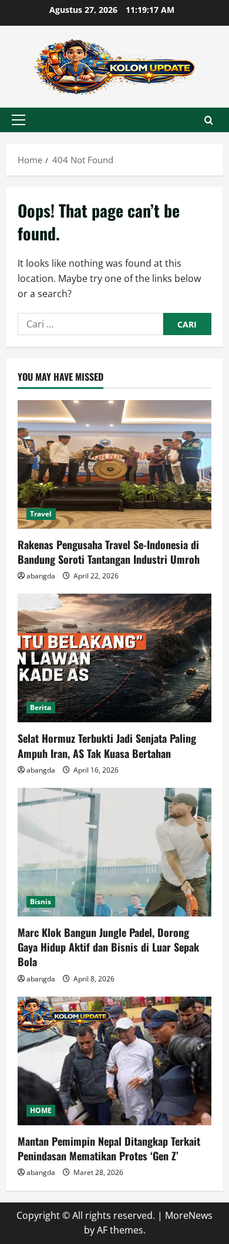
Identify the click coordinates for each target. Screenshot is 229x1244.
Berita (41, 707)
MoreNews (189, 1215)
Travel (41, 514)
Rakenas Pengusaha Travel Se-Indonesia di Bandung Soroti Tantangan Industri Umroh (109, 552)
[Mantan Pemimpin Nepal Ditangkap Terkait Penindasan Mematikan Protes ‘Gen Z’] (114, 1061)
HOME (41, 1110)
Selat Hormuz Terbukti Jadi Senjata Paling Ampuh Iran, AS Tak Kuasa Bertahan (107, 745)
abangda (40, 576)
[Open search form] (208, 120)
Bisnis (41, 902)
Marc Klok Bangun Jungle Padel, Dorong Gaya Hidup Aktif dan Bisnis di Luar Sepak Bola (108, 947)
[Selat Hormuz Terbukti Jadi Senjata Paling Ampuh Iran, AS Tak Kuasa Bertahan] (114, 658)
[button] (18, 120)
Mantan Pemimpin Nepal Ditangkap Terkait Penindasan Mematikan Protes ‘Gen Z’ (109, 1148)
